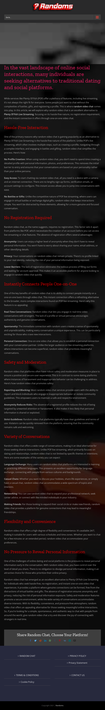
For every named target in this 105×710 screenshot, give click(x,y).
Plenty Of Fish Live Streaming (19, 114)
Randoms (59, 705)
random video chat (83, 106)
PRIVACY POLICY (78, 655)
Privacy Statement (78, 662)
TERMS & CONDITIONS (27, 675)
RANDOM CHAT (27, 655)
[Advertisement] (52, 43)
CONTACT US (78, 675)
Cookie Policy (27, 681)
